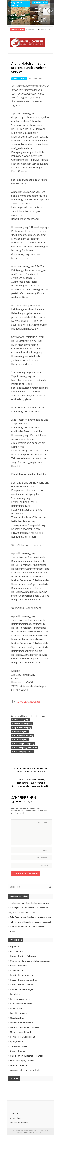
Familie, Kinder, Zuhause (21, 975)
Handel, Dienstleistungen (21, 989)
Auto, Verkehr (16, 951)
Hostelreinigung (21, 739)
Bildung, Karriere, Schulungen (15, 4)
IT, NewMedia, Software (21, 1003)
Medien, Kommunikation (21, 1022)
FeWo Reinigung (21, 731)
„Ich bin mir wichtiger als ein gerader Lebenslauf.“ (31, 922)
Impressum (15, 1113)
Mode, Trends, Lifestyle (21, 1032)
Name (45, 850)
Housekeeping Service (23, 751)
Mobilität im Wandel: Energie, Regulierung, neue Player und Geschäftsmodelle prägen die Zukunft (30, 782)
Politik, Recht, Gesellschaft (22, 1037)
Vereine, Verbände (18, 1065)
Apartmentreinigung (22, 727)
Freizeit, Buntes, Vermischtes (23, 980)
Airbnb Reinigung (21, 719)
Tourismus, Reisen (40, 3)
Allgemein (14, 946)
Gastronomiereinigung (23, 735)
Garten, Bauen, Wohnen (21, 984)
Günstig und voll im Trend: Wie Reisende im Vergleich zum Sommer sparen (41, 14)
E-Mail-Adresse (41, 858)
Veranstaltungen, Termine (22, 1060)
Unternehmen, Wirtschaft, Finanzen (26, 1056)
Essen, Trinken (17, 970)
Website (44, 865)
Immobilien (15, 994)
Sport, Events (16, 1041)
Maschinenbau (17, 1018)
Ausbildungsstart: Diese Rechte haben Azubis (18, 18)
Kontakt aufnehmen (19, 1122)
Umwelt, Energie (17, 1051)
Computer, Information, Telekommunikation (30, 961)
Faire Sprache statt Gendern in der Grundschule (30, 917)
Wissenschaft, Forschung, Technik (26, 1070)
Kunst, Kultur (16, 1008)
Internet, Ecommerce (20, 999)
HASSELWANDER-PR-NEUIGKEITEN (30, 1132)
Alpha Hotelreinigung (28, 701)
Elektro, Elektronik (18, 965)
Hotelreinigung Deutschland (25, 747)
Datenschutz (15, 1117)
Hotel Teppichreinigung (24, 743)
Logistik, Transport (18, 1013)
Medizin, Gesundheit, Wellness (24, 1027)
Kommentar (42, 822)
